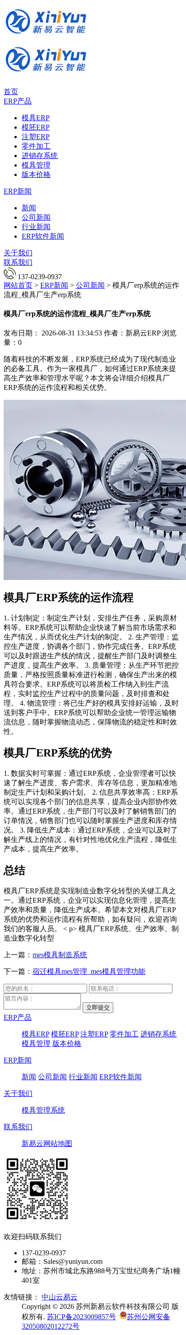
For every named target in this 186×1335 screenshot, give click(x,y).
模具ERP (36, 118)
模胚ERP (36, 127)
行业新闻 (36, 227)
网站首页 (18, 285)
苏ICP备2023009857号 (81, 1317)
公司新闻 (36, 217)
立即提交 (98, 1007)
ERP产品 (18, 101)
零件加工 (36, 146)
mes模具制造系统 (60, 955)
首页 (11, 91)
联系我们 (18, 262)
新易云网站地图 (47, 1143)
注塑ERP (36, 136)
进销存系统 (40, 155)
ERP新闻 (18, 191)
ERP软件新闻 (43, 236)
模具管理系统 (43, 1110)
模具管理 (36, 165)
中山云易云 (60, 1297)
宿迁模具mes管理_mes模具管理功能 (89, 971)
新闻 (29, 208)
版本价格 (36, 174)
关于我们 (18, 253)
